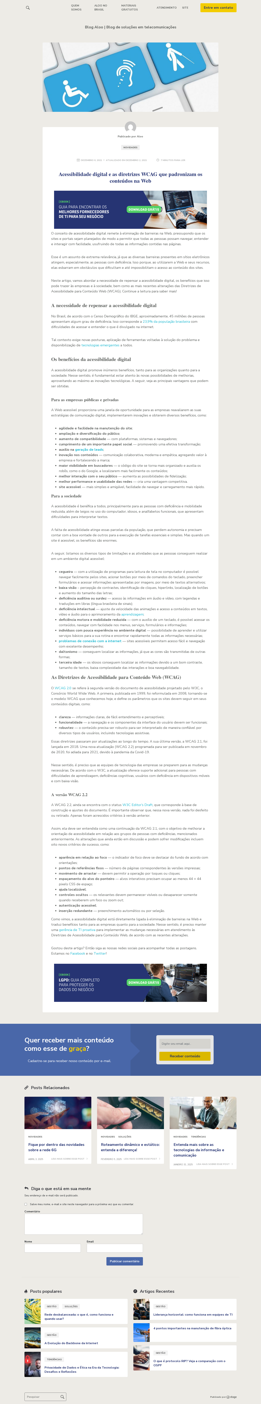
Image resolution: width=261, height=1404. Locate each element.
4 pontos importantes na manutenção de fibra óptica (192, 1328)
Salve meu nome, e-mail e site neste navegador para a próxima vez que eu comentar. (82, 1204)
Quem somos (76, 7)
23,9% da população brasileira (166, 321)
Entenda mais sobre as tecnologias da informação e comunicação (198, 1150)
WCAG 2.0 (63, 688)
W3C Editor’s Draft (137, 805)
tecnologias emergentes (100, 345)
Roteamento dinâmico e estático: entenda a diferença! (130, 1147)
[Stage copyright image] (231, 1396)
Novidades (130, 147)
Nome (28, 1241)
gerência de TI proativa (77, 930)
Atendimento (167, 8)
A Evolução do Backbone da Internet (71, 1343)
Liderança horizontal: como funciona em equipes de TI (193, 1315)
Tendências (198, 1136)
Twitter (100, 953)
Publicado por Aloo (130, 136)
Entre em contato (218, 7)
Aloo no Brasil (100, 7)
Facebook (77, 953)
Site (185, 8)
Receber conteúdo (185, 1056)
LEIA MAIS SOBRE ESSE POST (68, 1159)
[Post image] (57, 1113)
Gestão (52, 1306)
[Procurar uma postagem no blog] (62, 1397)
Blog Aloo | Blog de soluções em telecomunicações (130, 27)
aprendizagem (132, 614)
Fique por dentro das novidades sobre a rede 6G (56, 1147)
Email (90, 1241)
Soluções (124, 1136)
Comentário (32, 1211)
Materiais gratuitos (129, 7)
